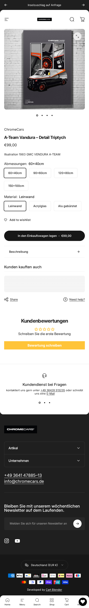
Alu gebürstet (67, 206)
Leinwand (15, 206)
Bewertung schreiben (45, 345)
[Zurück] (5, 5)
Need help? (77, 299)
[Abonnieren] (77, 524)
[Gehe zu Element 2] (42, 115)
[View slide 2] (44, 402)
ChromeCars (14, 129)
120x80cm (65, 173)
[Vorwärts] (83, 5)
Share (14, 299)
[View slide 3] (49, 402)
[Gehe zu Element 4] (51, 115)
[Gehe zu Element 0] (37, 115)
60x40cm (15, 173)
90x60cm (40, 173)
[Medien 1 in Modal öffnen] (77, 36)
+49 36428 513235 (53, 390)
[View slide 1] (39, 402)
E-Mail (51, 393)
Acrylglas (40, 206)
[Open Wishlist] (83, 602)
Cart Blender (54, 589)
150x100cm (16, 185)
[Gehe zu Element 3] (46, 115)
